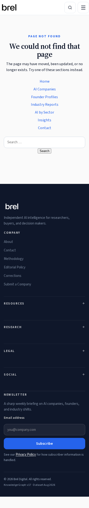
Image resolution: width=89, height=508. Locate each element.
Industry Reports (44, 104)
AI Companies (44, 89)
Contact (44, 128)
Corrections (12, 275)
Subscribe (44, 443)
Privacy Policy (26, 454)
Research (13, 327)
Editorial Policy (14, 267)
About (8, 241)
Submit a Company (17, 284)
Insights (44, 120)
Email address (14, 417)
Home (45, 81)
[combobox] (44, 142)
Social (10, 375)
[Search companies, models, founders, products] (70, 7)
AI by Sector (44, 112)
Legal (9, 351)
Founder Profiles (44, 97)
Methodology (13, 258)
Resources (14, 303)
